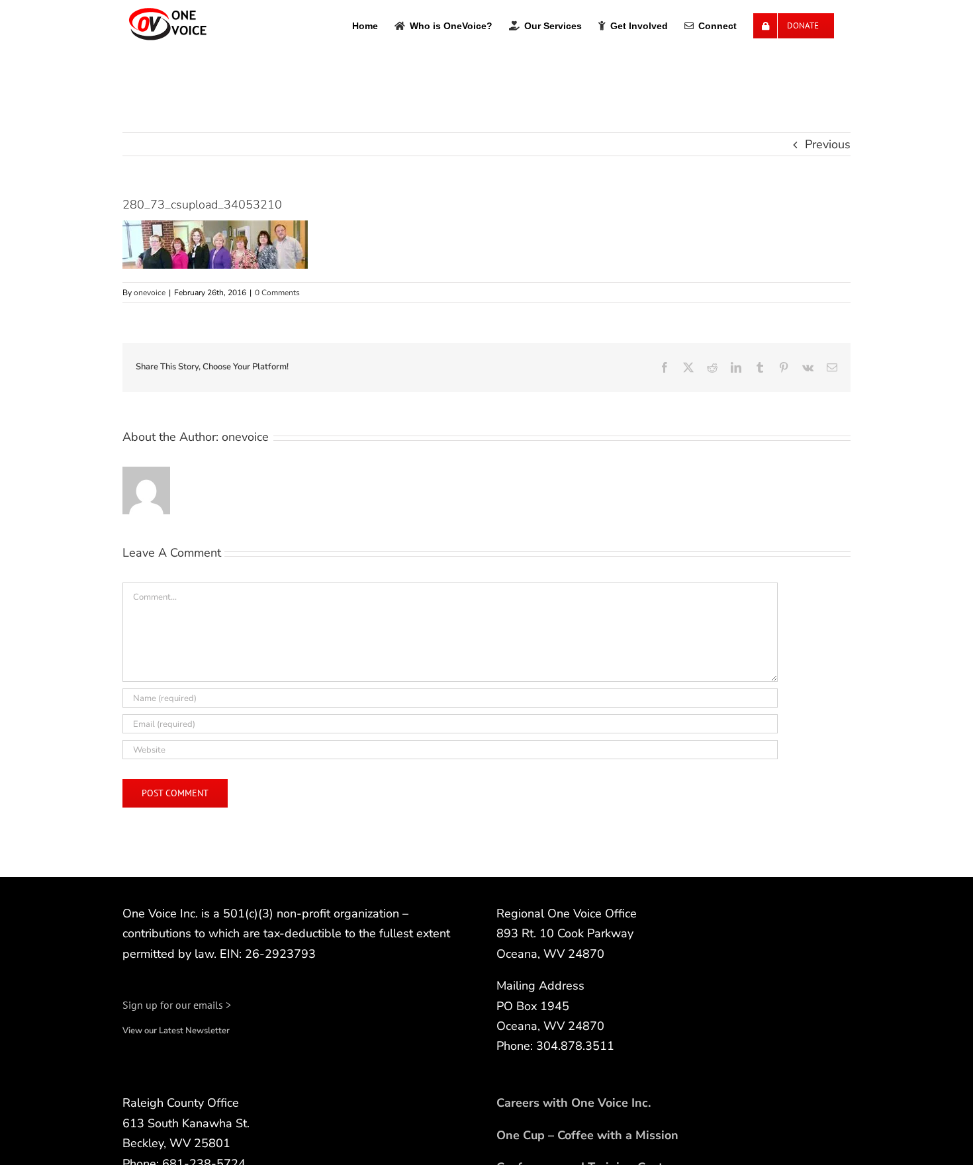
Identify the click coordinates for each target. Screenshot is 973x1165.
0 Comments (277, 292)
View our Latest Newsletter (176, 1031)
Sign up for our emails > (176, 1004)
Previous (828, 144)
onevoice (149, 292)
